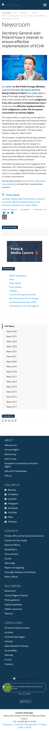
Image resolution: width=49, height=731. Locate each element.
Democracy (10, 454)
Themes (9, 613)
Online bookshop (13, 604)
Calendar (13, 290)
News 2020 (12, 361)
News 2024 (12, 341)
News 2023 (12, 346)
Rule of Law (10, 458)
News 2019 (12, 366)
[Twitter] (8, 213)
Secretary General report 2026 (23, 302)
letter (9, 86)
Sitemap (9, 654)
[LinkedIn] (12, 213)
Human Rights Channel (16, 595)
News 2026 (12, 331)
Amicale (9, 641)
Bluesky (11, 489)
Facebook (12, 507)
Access (8, 659)
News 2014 (12, 391)
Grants (8, 558)
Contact (28, 727)
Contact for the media (16, 540)
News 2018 (12, 371)
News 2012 (12, 401)
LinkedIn (12, 498)
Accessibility (11, 650)
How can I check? (24, 694)
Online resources (13, 608)
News (11, 279)
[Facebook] (4, 213)
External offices (12, 544)
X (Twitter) (12, 494)
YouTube (12, 512)
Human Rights (12, 449)
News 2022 (12, 351)
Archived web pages (15, 636)
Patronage (10, 562)
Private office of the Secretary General (24, 535)
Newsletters (11, 549)
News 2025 (12, 336)
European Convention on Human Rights (21, 465)
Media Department (17, 275)
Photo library (15, 283)
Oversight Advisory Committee (20, 572)
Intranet (26, 701)
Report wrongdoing (14, 567)
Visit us (8, 475)
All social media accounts (17, 627)
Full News (9, 326)
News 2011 (12, 406)
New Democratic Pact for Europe (24, 298)
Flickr (10, 517)
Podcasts (12, 521)
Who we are (11, 445)
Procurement (11, 553)
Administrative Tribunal (16, 645)
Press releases (15, 287)
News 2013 (12, 396)
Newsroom (10, 590)
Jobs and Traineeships (16, 471)
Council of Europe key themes (22, 294)
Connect (9, 664)
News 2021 (12, 356)
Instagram (12, 503)
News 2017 (12, 376)
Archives (9, 632)
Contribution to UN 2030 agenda (24, 306)
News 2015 (12, 386)
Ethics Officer (11, 576)
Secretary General (30, 89)
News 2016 (12, 381)
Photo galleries (12, 599)
